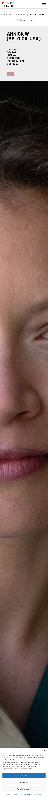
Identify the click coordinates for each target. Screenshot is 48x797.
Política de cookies (12, 794)
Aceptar (24, 775)
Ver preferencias (24, 789)
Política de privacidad (27, 794)
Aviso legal (38, 794)
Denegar (24, 782)
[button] (44, 750)
